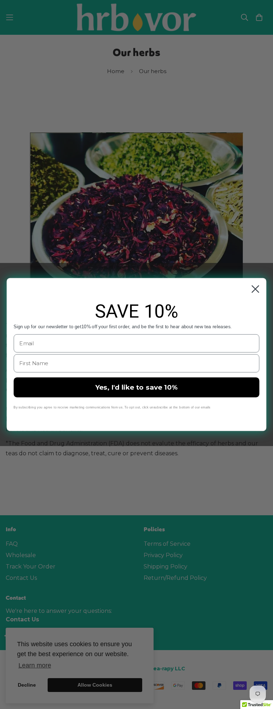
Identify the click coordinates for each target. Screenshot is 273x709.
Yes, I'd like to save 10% (136, 387)
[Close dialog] (255, 289)
